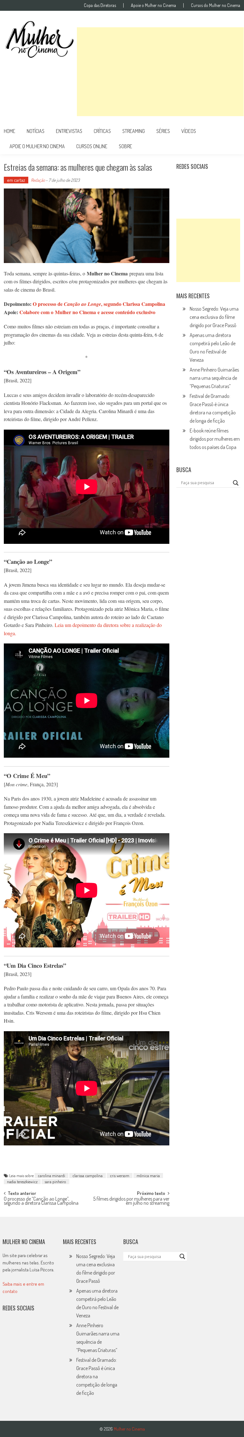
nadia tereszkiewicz (22, 1181)
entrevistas (69, 131)
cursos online (91, 146)
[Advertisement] (160, 71)
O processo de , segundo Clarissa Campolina (99, 303)
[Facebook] (183, 196)
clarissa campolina (87, 1175)
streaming (133, 131)
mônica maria (148, 1175)
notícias (35, 131)
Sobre (125, 146)
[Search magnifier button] (235, 482)
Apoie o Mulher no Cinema (153, 5)
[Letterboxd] (197, 182)
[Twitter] (23, 1328)
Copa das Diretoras (100, 5)
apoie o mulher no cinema (37, 146)
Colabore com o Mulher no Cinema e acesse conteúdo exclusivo (87, 312)
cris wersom (119, 1175)
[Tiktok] (211, 182)
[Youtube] (225, 182)
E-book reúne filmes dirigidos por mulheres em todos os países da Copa (215, 438)
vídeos (188, 131)
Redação (38, 180)
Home (9, 131)
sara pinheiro (55, 1181)
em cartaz (16, 180)
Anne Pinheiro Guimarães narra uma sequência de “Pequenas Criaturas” (214, 377)
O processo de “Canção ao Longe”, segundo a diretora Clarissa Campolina (41, 1201)
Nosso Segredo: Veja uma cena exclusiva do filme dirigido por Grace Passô (214, 317)
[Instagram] (183, 182)
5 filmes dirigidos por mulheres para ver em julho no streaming (131, 1201)
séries (163, 131)
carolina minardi (51, 1175)
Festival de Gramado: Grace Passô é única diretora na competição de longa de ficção (96, 1376)
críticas (102, 131)
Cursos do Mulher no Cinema (215, 5)
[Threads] (197, 196)
